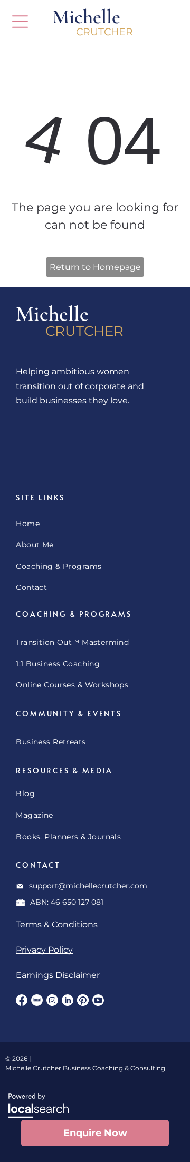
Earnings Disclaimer (58, 975)
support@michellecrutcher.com (88, 885)
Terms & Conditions (57, 924)
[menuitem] (95, 524)
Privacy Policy (44, 950)
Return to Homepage (95, 267)
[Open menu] (20, 22)
